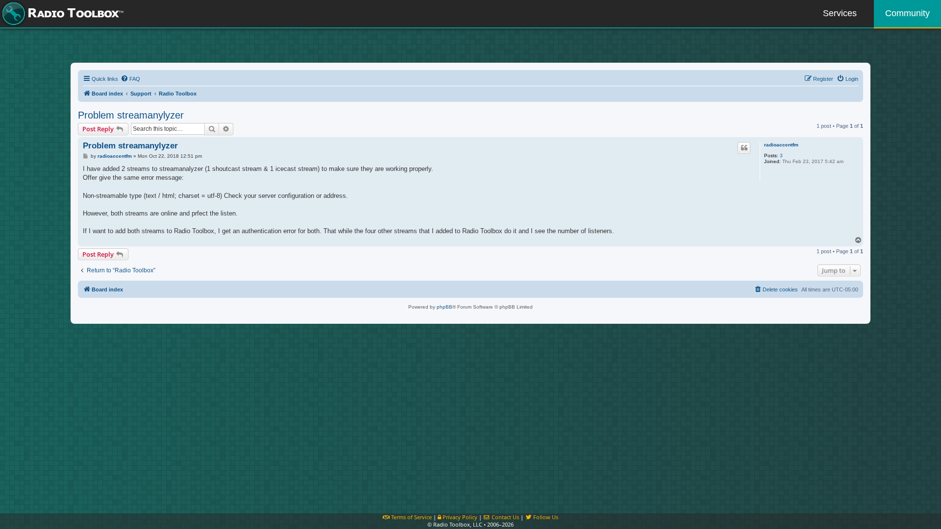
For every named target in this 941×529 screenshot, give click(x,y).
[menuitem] (130, 79)
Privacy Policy (459, 517)
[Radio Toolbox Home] (61, 13)
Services (840, 13)
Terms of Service (411, 517)
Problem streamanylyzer (131, 115)
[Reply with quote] (744, 148)
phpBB (444, 307)
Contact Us (504, 517)
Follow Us (545, 517)
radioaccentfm (781, 144)
